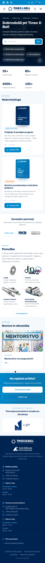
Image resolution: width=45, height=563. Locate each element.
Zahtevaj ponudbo (22, 389)
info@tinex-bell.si (11, 479)
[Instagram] (11, 2)
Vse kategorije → (22, 313)
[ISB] (23, 233)
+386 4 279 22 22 (11, 476)
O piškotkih (14, 555)
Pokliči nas (22, 397)
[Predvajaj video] (40, 60)
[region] (22, 233)
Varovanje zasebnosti (32, 551)
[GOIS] (22, 425)
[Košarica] (40, 8)
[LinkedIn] (3, 2)
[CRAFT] (36, 233)
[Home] (19, 9)
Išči (38, 41)
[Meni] (4, 8)
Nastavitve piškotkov (27, 555)
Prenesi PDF (14, 150)
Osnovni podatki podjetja (13, 543)
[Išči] (35, 8)
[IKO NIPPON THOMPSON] (9, 233)
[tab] (6, 372)
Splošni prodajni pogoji (13, 551)
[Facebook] (7, 2)
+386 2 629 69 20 (11, 512)
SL (40, 2)
